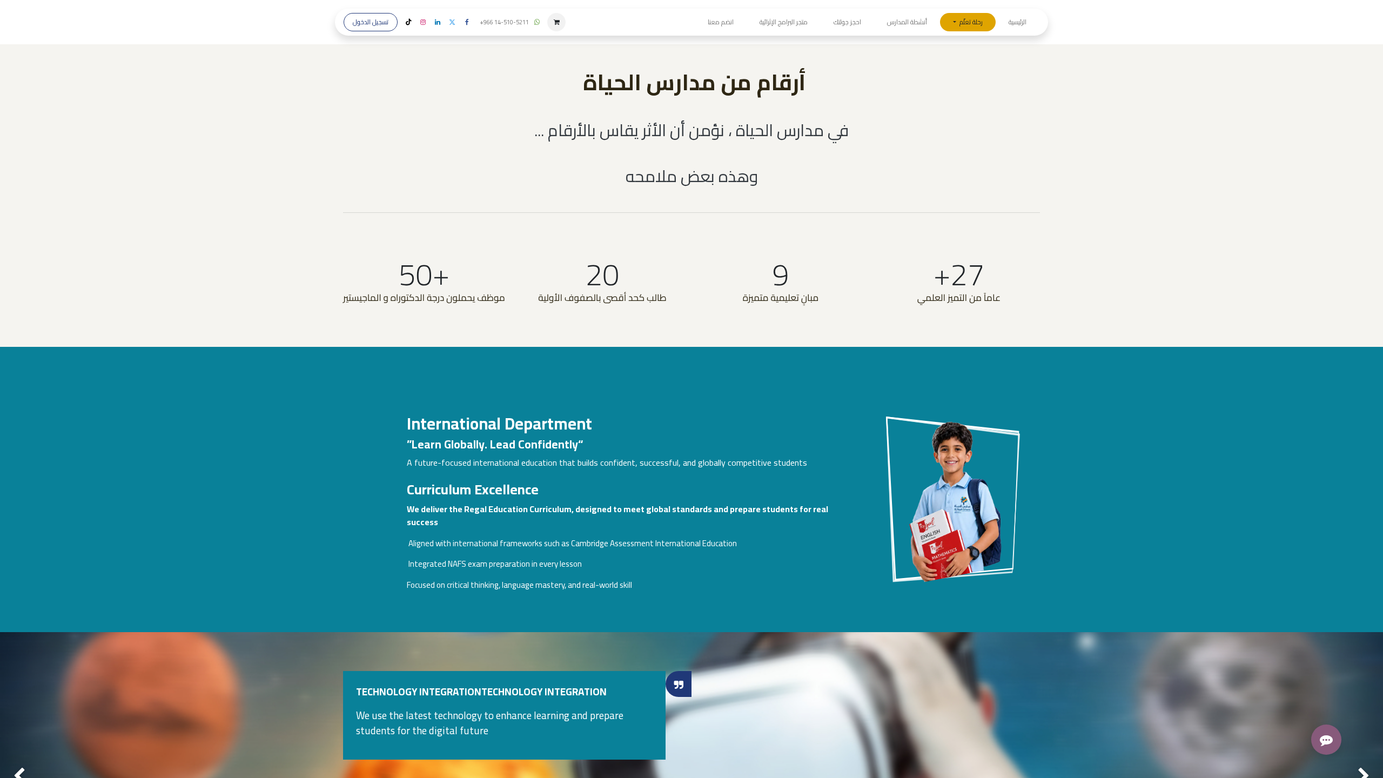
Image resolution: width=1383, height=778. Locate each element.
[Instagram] (423, 22)
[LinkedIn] (437, 22)
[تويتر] (452, 22)
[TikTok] (408, 22)
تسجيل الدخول (370, 22)
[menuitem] (1017, 22)
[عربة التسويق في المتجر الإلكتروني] (556, 22)
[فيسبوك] (466, 22)
